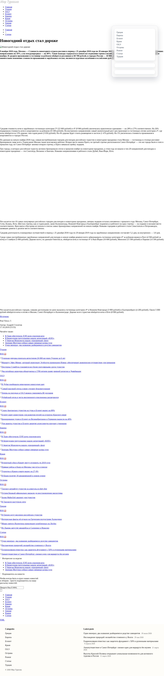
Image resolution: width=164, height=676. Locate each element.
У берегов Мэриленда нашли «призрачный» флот (26, 340)
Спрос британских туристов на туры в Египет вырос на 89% (28, 410)
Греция (8, 23)
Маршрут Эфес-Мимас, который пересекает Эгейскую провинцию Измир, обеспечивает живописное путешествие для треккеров (58, 362)
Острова (8, 21)
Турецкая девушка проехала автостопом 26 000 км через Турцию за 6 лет (33, 358)
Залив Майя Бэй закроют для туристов (18, 497)
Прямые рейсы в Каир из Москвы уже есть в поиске (24, 467)
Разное (8, 613)
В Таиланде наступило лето (14, 502)
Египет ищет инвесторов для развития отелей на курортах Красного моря (34, 415)
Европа (8, 16)
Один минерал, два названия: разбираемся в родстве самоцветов (33, 345)
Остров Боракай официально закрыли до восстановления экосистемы (32, 493)
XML (2, 620)
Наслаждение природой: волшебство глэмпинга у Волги (26, 545)
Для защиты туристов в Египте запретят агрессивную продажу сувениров (34, 423)
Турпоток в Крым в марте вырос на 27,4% (20, 471)
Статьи (8, 25)
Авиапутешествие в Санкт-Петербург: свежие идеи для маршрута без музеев (35, 554)
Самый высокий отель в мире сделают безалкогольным (26, 389)
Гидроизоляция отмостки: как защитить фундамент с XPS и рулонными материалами (39, 550)
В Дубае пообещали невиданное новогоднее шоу (23, 384)
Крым (7, 18)
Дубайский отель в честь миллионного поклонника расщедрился (30, 397)
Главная (8, 7)
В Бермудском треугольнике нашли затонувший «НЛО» (29, 338)
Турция (8, 9)
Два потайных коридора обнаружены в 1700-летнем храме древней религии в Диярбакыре (41, 371)
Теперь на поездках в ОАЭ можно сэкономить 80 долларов (27, 393)
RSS (2, 354)
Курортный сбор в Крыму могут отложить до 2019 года (26, 463)
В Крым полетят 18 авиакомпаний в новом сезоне (23, 476)
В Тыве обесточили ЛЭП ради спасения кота (24, 336)
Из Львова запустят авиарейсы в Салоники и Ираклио (25, 528)
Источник (4, 316)
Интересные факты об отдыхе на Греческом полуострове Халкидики (32, 519)
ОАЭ (7, 11)
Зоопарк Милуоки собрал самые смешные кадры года (28, 343)
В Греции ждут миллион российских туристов (22, 515)
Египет (8, 14)
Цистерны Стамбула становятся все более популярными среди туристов (33, 367)
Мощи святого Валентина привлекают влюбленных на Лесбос (29, 524)
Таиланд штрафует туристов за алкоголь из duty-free (24, 489)
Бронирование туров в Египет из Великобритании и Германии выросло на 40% (36, 419)
